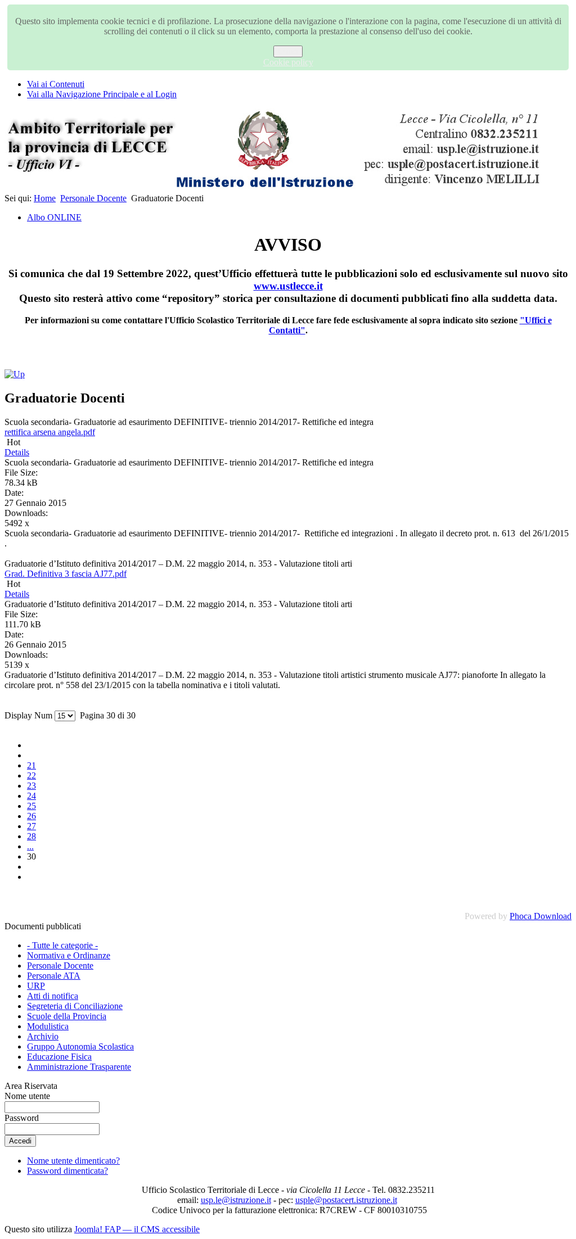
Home (45, 198)
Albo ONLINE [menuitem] (54, 217)
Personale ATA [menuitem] (53, 975)
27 (31, 826)
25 (31, 806)
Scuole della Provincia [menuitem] (66, 1016)
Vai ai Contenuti (55, 84)
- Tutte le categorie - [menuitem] (62, 945)
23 (31, 785)
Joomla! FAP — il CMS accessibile (137, 1229)
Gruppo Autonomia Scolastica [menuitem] (80, 1046)
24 (31, 796)
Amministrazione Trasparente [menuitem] (79, 1066)
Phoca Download (541, 916)
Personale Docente (93, 198)
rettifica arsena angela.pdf (49, 432)
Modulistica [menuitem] (48, 1026)
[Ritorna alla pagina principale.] (274, 188)
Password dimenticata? (67, 1170)
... (30, 846)
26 (31, 816)
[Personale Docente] (14, 374)
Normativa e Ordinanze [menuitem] (68, 955)
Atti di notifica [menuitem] (52, 996)
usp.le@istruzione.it (236, 1200)
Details (16, 452)
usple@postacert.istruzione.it (346, 1200)
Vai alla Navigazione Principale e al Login (102, 94)
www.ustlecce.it (288, 286)
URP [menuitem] (36, 986)
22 (31, 775)
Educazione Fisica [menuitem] (59, 1056)
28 (31, 836)
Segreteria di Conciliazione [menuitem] (75, 1006)
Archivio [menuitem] (42, 1036)
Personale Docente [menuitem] (60, 965)
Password (21, 1118)
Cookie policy (288, 62)
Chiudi (288, 51)
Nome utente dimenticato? (73, 1160)
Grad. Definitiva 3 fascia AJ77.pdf (65, 573)
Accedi (20, 1141)
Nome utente (27, 1096)
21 (31, 765)
